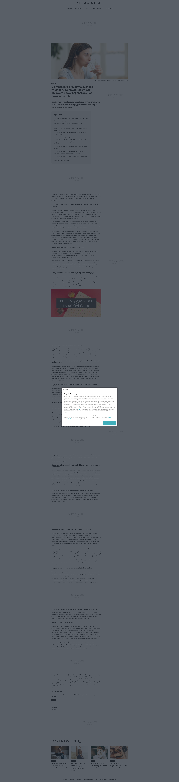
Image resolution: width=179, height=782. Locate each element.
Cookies (72, 418)
